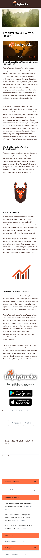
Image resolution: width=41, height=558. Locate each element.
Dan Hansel (12, 411)
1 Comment (23, 411)
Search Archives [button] (12, 482)
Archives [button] (9, 535)
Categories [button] (9, 548)
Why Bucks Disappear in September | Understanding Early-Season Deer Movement (18, 517)
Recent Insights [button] (12, 497)
